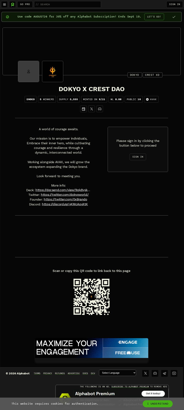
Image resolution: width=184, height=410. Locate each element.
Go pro (25, 4)
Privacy (47, 373)
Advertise (74, 373)
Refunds (60, 373)
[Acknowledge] (174, 17)
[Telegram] (164, 373)
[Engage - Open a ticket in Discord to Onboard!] (91, 347)
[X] (91, 109)
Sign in (174, 4)
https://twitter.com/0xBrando (65, 199)
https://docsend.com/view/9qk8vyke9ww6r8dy (63, 190)
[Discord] (99, 109)
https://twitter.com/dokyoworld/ (65, 194)
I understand (157, 403)
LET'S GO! (154, 16)
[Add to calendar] (83, 109)
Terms (37, 373)
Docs (85, 373)
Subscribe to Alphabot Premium (130, 386)
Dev (93, 373)
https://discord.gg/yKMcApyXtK (65, 204)
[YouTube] (174, 373)
